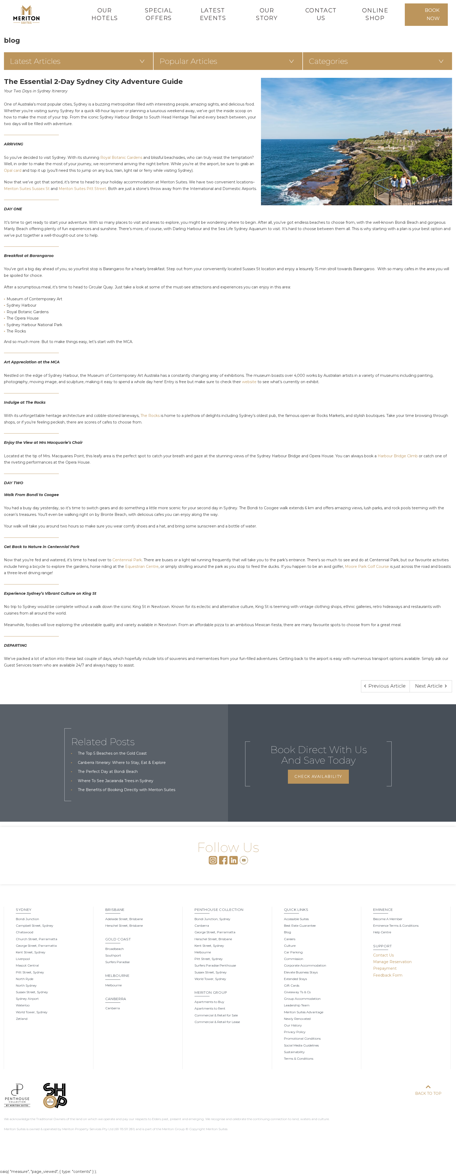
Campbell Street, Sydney (34, 925)
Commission (293, 959)
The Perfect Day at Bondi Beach (108, 771)
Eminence (383, 909)
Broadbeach (114, 949)
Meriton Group (210, 992)
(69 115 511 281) (124, 1129)
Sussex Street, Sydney (32, 992)
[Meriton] (26, 14)
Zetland (21, 1019)
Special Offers (159, 14)
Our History (293, 1025)
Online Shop (375, 14)
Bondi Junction (27, 919)
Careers (289, 939)
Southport (113, 955)
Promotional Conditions (302, 1038)
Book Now (432, 14)
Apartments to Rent (209, 1008)
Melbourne (117, 975)
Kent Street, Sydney (30, 952)
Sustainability (294, 1052)
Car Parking (293, 952)
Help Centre (382, 932)
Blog (287, 932)
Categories (328, 61)
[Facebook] (223, 859)
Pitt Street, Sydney (30, 972)
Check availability (318, 776)
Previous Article (386, 686)
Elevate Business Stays (301, 972)
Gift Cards (291, 985)
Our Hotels (104, 14)
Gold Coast (118, 939)
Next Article (429, 686)
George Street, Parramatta (36, 946)
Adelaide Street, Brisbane (124, 919)
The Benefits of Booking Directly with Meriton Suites (126, 789)
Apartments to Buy (209, 1002)
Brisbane (115, 909)
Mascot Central (27, 965)
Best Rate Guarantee (300, 925)
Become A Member (387, 919)
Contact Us (321, 14)
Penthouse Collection (219, 909)
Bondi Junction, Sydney (212, 919)
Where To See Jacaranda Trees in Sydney (115, 780)
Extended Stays (295, 979)
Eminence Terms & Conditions (396, 925)
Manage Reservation (392, 961)
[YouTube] (244, 859)
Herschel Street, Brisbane (124, 925)
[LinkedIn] (233, 859)
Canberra (115, 999)
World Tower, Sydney (32, 1012)
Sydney (24, 909)
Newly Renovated (297, 1019)
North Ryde (24, 979)
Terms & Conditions (298, 1058)
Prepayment (385, 968)
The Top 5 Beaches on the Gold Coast (112, 753)
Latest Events (213, 14)
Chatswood (24, 932)
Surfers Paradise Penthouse (215, 965)
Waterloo (23, 1005)
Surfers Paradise (117, 962)
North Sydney (26, 985)
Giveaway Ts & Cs (297, 992)
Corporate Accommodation (305, 965)
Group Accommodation (302, 999)
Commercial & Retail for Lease (217, 1022)
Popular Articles (188, 61)
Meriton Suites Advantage (303, 1012)
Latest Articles (35, 61)
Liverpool (23, 959)
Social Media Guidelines (301, 1045)
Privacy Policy (295, 1032)
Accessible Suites (296, 919)
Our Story (267, 14)
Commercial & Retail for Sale (216, 1015)
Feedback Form (387, 975)
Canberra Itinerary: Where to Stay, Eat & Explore (122, 762)
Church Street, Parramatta (36, 939)
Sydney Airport (27, 999)
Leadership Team (297, 1005)
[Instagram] (213, 859)
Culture (290, 946)
